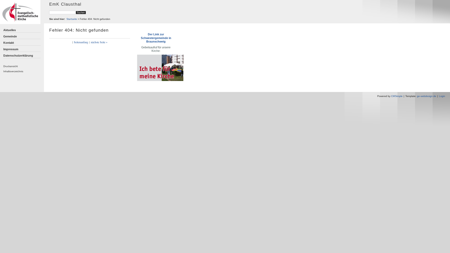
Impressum (10, 49)
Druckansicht (10, 66)
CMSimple (397, 96)
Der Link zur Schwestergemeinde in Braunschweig (156, 38)
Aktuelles (9, 30)
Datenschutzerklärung (18, 55)
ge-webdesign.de (426, 96)
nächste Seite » (99, 42)
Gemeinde (10, 36)
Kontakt (8, 42)
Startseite (71, 19)
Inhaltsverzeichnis (13, 71)
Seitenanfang (81, 42)
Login (442, 96)
